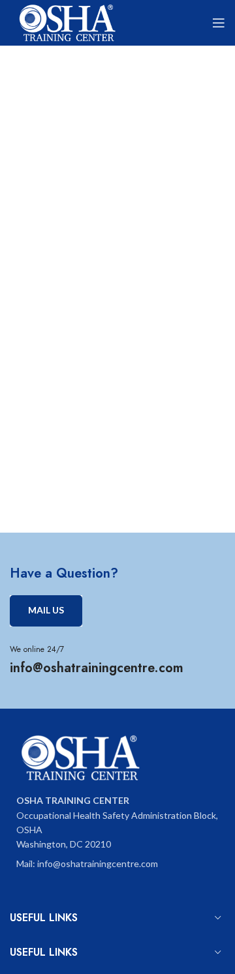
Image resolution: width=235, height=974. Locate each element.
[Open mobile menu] (219, 23)
